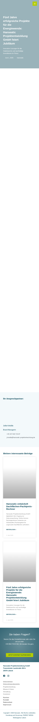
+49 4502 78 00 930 (12, 644)
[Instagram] (8, 676)
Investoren (6, 694)
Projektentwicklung (9, 687)
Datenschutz (7, 702)
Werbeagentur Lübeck (19, 718)
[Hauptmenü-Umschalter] (35, 4)
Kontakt (6, 700)
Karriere (6, 697)
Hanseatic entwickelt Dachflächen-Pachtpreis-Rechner (19, 506)
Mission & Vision (8, 689)
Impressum (7, 705)
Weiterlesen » (11, 529)
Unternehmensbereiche (11, 684)
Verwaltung (6, 691)
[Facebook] (4, 676)
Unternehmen (8, 682)
